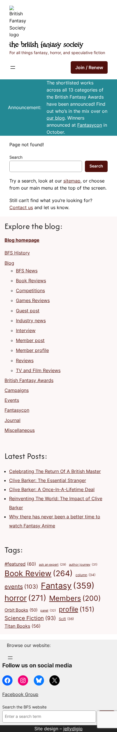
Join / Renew (89, 67)
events (21, 586)
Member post (30, 340)
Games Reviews (33, 300)
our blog (56, 118)
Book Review (39, 573)
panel (48, 610)
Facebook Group (20, 694)
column (85, 575)
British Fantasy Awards (29, 380)
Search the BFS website (24, 707)
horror (25, 598)
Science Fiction (30, 618)
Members (75, 598)
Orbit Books (21, 610)
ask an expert (52, 564)
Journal (12, 420)
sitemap (71, 181)
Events (12, 400)
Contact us (21, 207)
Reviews (25, 360)
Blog (9, 263)
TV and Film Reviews (38, 370)
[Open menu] (12, 67)
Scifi (66, 619)
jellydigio (73, 728)
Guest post (27, 310)
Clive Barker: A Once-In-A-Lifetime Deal (52, 489)
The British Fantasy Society (46, 45)
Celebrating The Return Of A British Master (55, 471)
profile (76, 609)
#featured (20, 564)
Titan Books (23, 626)
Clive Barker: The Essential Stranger (47, 480)
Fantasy (68, 586)
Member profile (32, 350)
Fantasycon (89, 125)
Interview (25, 330)
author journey (83, 564)
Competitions (30, 290)
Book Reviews (31, 280)
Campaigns (17, 390)
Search (15, 157)
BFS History (17, 253)
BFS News (26, 270)
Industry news (31, 320)
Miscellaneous (20, 430)
